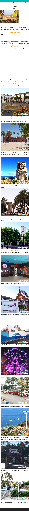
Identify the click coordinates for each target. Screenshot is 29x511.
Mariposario (2, 283)
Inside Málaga (14, 6)
